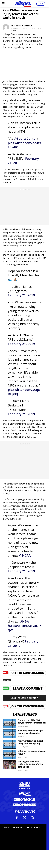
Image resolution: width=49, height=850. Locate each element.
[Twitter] (24, 818)
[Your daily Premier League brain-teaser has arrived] (9, 733)
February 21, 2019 (21, 295)
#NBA (24, 621)
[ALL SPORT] (23, 4)
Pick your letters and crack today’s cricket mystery (30, 742)
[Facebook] (16, 818)
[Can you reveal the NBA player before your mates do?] (9, 723)
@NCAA (25, 555)
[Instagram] (32, 818)
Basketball (6, 680)
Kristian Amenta (21, 25)
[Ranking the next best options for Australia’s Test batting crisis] (9, 764)
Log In (41, 3)
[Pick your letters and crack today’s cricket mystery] (9, 744)
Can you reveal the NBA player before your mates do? (32, 721)
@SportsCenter (25, 138)
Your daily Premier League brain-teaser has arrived (30, 731)
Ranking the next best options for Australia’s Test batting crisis (31, 764)
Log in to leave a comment (24, 698)
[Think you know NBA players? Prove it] (9, 754)
